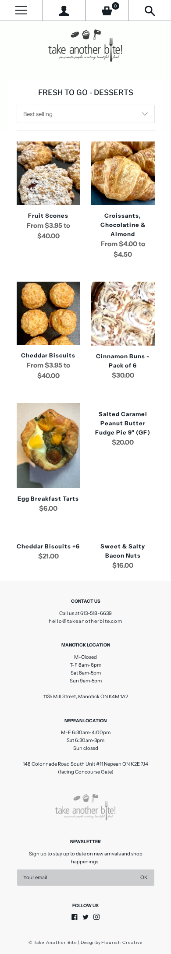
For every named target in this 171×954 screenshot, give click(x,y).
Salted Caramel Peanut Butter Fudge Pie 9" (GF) (122, 423)
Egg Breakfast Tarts (48, 498)
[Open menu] (21, 10)
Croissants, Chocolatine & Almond (123, 224)
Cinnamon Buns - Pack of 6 (123, 361)
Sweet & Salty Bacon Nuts (122, 551)
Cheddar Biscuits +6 (48, 546)
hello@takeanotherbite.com (85, 621)
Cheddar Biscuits (48, 355)
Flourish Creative (122, 942)
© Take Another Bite (52, 942)
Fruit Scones (48, 215)
